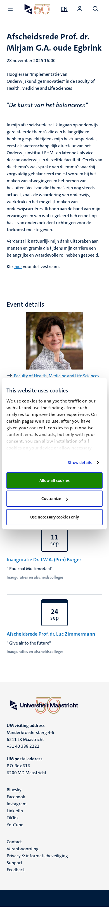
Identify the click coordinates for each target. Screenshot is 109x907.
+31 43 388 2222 (23, 746)
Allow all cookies (54, 480)
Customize (51, 498)
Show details (80, 462)
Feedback (16, 870)
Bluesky (14, 790)
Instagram (17, 804)
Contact (14, 842)
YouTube (15, 825)
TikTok (13, 818)
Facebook (16, 797)
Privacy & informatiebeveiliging (37, 856)
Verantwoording (23, 849)
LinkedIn (15, 811)
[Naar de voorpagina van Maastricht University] (37, 9)
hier (18, 266)
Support (14, 863)
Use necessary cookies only (54, 517)
